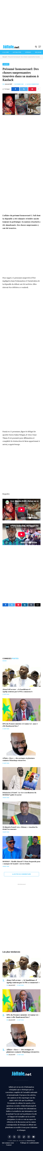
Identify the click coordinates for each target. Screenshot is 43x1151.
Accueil (4, 57)
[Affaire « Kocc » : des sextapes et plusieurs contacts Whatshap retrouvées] (21, 744)
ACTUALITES (17, 52)
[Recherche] (36, 46)
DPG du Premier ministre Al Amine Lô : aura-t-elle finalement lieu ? (20, 725)
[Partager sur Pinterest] (32, 89)
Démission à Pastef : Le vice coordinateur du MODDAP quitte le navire (19, 793)
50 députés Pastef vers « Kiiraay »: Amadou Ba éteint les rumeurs (20, 828)
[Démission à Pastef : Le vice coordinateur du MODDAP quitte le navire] (21, 778)
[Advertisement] (21, 21)
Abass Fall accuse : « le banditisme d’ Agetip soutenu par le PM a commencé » (17, 690)
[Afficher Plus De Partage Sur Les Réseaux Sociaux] (38, 89)
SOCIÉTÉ (6, 64)
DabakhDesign (31, 1140)
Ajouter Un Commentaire (21, 874)
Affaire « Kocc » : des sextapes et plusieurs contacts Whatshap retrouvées (18, 759)
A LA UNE (6, 52)
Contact (9, 1145)
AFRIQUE (28, 52)
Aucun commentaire (33, 84)
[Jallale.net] (11, 46)
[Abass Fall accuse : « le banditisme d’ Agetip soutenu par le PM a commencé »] (21, 675)
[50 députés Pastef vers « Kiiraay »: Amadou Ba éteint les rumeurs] (21, 813)
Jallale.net (8, 84)
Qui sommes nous (8, 1143)
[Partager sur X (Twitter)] (24, 89)
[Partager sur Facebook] (15, 89)
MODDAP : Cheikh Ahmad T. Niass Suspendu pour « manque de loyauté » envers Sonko (21, 862)
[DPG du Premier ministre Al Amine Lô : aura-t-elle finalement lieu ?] (21, 709)
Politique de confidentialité (29, 1143)
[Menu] (39, 46)
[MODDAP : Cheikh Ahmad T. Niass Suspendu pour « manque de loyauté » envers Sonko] (21, 847)
